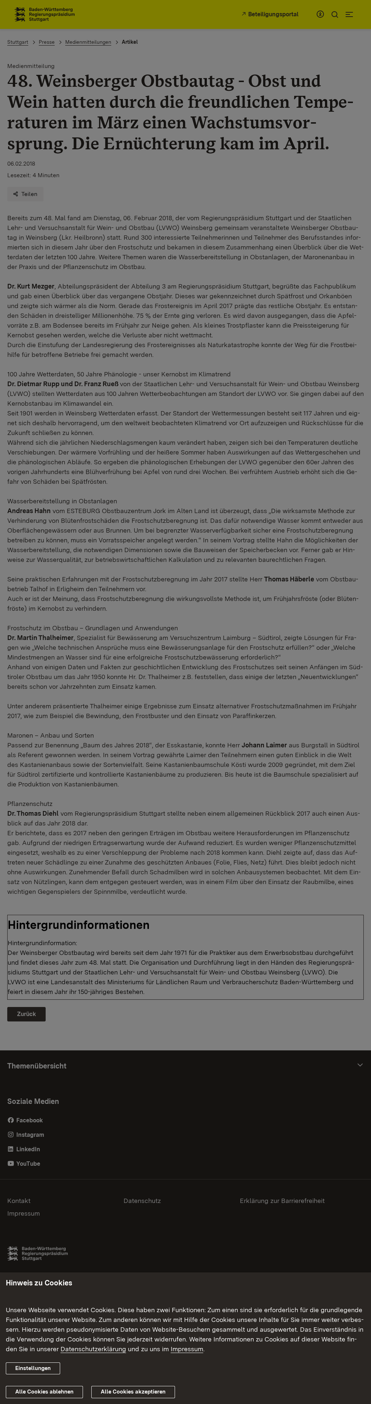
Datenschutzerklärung (93, 1349)
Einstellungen (33, 1368)
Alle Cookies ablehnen (44, 1391)
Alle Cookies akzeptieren (133, 1391)
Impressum (187, 1349)
